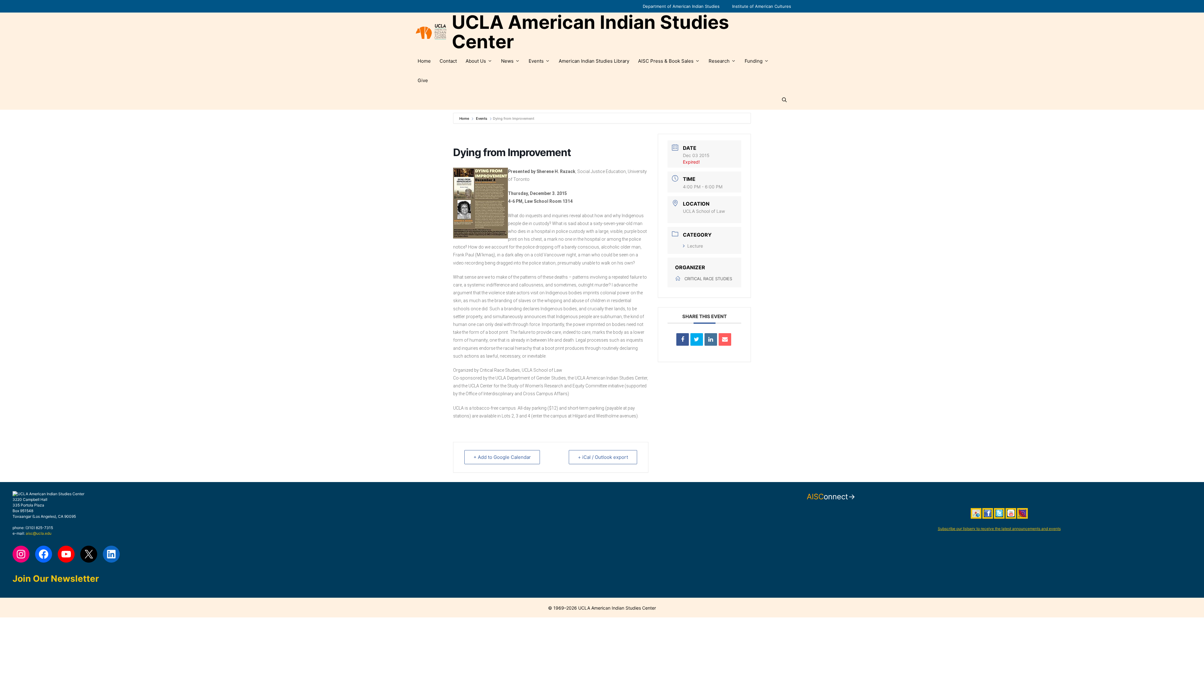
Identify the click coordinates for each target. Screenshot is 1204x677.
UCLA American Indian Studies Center (590, 32)
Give (423, 80)
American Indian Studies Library (594, 61)
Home (424, 61)
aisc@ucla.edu (38, 533)
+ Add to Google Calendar (502, 457)
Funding (754, 61)
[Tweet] (696, 339)
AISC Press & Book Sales (666, 61)
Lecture (695, 246)
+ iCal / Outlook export (603, 457)
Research (719, 61)
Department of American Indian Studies (681, 6)
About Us (476, 61)
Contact (448, 61)
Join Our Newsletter (56, 578)
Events (536, 61)
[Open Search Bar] (784, 100)
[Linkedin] (711, 339)
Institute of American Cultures (761, 6)
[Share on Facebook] (682, 339)
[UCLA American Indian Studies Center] (431, 32)
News (507, 61)
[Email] (725, 339)
